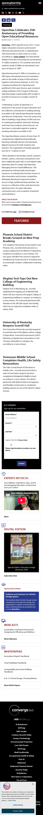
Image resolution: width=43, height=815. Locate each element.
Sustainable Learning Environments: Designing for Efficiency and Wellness (19, 630)
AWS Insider (21, 731)
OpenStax (6, 45)
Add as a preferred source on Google (14, 8)
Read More (16, 609)
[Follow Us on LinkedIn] (3, 12)
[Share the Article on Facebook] (3, 20)
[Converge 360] (21, 710)
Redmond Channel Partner (21, 766)
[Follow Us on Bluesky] (9, 13)
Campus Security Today (21, 735)
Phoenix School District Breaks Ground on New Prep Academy (21, 237)
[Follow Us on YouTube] (20, 13)
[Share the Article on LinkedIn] (8, 20)
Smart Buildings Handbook (15, 663)
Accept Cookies (18, 811)
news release (19, 56)
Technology (7, 25)
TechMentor (22, 773)
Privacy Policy (22, 440)
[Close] (33, 784)
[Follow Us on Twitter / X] (6, 13)
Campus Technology (21, 738)
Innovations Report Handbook (16, 656)
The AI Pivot (21, 780)
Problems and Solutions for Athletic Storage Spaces (21, 595)
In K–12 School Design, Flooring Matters (20, 678)
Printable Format (28, 212)
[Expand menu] (40, 3)
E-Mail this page (10, 212)
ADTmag (21, 728)
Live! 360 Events (21, 745)
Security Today (21, 769)
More (6, 516)
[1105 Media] (21, 719)
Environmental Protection (21, 742)
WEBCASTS (11, 625)
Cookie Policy (12, 800)
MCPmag (21, 749)
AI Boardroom (21, 724)
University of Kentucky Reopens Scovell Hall (17, 323)
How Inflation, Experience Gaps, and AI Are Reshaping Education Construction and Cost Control (20, 485)
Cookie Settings (18, 805)
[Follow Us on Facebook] (13, 13)
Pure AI (22, 759)
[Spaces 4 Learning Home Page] (11, 3)
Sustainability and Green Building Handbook (18, 670)
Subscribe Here (10, 575)
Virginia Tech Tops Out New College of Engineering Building (20, 281)
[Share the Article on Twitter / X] (13, 20)
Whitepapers (13, 651)
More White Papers (12, 685)
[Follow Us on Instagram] (16, 13)
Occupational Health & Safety (21, 756)
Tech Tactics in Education (21, 776)
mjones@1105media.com (21, 205)
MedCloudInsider (21, 752)
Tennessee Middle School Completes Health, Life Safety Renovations (22, 360)
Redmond (21, 762)
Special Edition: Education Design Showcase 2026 (21, 568)
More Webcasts (10, 639)
